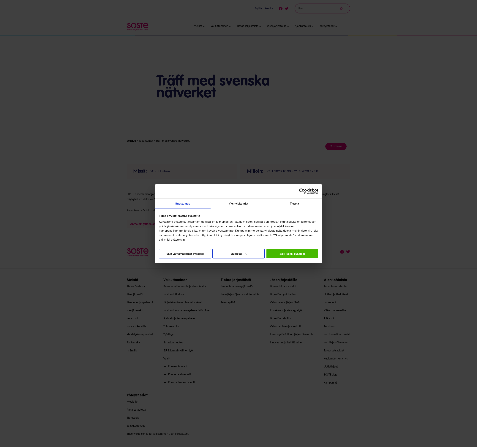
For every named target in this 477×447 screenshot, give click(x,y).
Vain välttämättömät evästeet (185, 253)
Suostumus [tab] (182, 203)
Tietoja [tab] (294, 203)
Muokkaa (236, 253)
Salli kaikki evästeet (292, 253)
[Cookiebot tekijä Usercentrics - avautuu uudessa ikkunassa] (302, 191)
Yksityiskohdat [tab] (238, 203)
